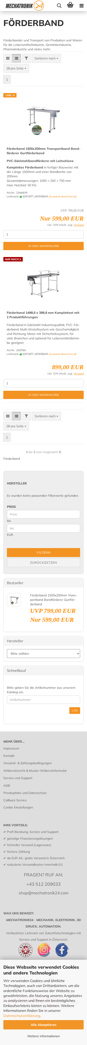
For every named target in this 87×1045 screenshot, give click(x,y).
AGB (6, 786)
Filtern (43, 553)
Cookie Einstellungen (18, 807)
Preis (11, 507)
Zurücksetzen (43, 563)
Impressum (11, 748)
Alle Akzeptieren (43, 1025)
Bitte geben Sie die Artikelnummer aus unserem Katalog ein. (41, 690)
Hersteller (17, 483)
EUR (10, 535)
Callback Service (15, 800)
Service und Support (17, 778)
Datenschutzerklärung (21, 1015)
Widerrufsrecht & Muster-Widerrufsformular (35, 771)
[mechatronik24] (24, 5)
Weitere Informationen (43, 1036)
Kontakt (8, 756)
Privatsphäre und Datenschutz (25, 793)
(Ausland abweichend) (63, 196)
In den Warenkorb (43, 246)
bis (9, 521)
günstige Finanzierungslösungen (30, 838)
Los (75, 710)
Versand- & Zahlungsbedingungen (27, 763)
